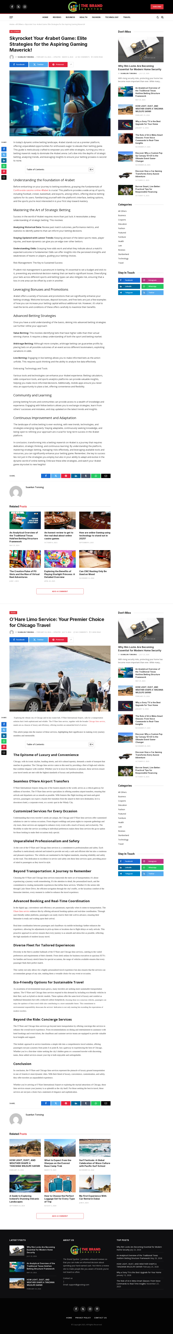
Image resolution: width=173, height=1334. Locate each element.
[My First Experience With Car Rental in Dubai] (95, 1183)
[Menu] (11, 17)
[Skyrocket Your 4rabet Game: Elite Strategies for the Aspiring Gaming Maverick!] (60, 103)
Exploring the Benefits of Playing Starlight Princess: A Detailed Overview (59, 574)
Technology (112, 17)
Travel (127, 17)
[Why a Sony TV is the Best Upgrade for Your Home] (125, 125)
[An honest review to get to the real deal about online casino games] (60, 520)
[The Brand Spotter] (86, 6)
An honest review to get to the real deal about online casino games (58, 535)
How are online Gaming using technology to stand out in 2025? (94, 535)
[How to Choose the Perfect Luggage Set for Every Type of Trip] (60, 1183)
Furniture (122, 237)
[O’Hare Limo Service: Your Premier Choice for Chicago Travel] (60, 679)
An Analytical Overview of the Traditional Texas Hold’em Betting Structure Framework (23, 537)
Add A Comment (60, 591)
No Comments (83, 57)
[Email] (3, 177)
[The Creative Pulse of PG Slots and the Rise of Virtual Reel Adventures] (25, 559)
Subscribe (157, 7)
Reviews (57, 17)
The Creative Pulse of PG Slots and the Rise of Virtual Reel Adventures (24, 574)
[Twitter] (3, 155)
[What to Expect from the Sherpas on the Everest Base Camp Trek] (60, 1148)
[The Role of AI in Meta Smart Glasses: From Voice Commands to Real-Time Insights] (125, 138)
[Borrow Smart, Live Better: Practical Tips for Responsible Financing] (125, 190)
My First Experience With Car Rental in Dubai (93, 1197)
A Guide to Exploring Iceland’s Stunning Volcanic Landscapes (24, 1199)
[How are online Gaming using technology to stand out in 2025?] (95, 520)
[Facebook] (3, 149)
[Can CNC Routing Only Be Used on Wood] (95, 559)
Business (70, 17)
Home (45, 17)
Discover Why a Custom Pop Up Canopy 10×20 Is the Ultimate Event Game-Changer (148, 157)
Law (120, 245)
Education (122, 224)
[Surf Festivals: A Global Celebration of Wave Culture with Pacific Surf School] (95, 1148)
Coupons (122, 219)
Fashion (96, 17)
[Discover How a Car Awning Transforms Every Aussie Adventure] (125, 174)
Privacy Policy (83, 1317)
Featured (122, 232)
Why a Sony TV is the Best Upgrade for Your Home (148, 122)
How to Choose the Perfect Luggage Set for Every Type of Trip (59, 1199)
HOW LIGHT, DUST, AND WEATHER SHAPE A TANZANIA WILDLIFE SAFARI (149, 109)
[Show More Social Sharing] (71, 64)
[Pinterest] (3, 171)
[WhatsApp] (3, 166)
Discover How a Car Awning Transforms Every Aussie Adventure (148, 174)
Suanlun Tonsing (26, 57)
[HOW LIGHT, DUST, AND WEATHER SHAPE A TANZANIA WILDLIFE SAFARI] (125, 109)
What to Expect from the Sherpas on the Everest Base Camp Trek (57, 1163)
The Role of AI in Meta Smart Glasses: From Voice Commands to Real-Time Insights (149, 139)
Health (83, 17)
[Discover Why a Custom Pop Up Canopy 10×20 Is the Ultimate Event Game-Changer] (125, 156)
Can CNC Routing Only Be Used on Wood (93, 573)
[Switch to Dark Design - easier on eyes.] (157, 17)
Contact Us (100, 1317)
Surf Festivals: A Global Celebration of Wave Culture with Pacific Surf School (94, 1163)
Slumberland (123, 254)
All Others (19, 24)
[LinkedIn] (3, 160)
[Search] (162, 17)
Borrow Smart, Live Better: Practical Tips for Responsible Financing (147, 189)
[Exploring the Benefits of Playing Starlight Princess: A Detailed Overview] (60, 559)
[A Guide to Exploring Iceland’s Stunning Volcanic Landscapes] (25, 1183)
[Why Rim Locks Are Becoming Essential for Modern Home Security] (141, 49)
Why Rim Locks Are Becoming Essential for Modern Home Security (139, 68)
